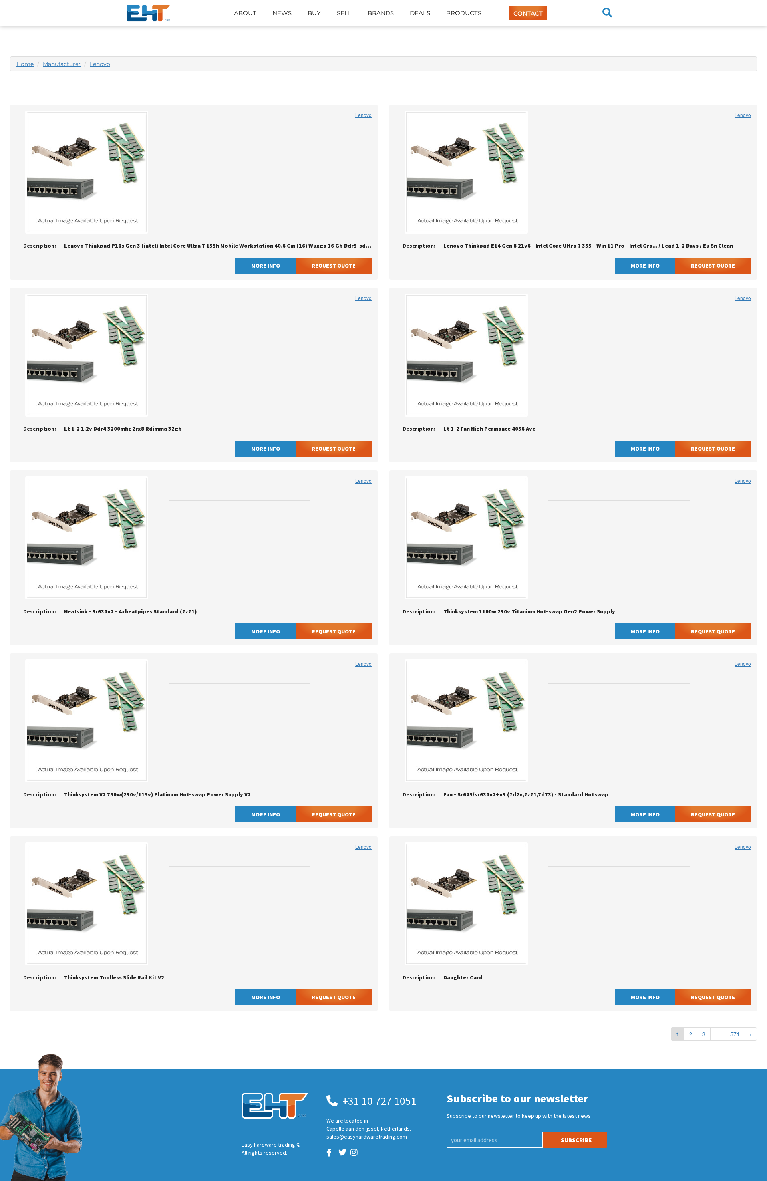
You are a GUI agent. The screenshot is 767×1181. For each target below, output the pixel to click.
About (245, 13)
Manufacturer (62, 63)
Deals (420, 13)
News (282, 13)
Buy (314, 13)
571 (735, 1034)
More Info (265, 265)
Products (463, 13)
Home (25, 63)
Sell (344, 13)
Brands (381, 13)
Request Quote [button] (334, 265)
